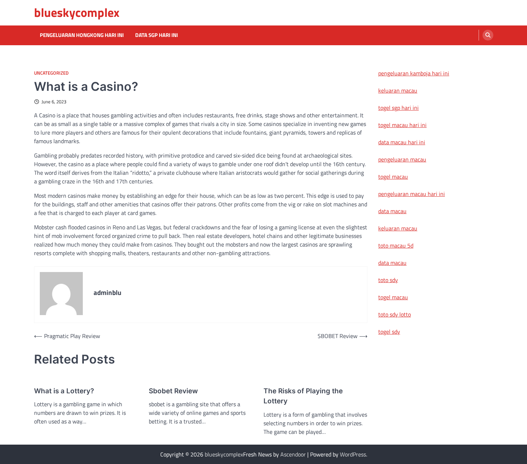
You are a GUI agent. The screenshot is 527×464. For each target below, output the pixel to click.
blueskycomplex (76, 12)
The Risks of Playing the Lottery (303, 396)
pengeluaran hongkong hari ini (82, 35)
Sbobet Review (173, 391)
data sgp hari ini (156, 35)
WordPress (353, 454)
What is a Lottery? (64, 391)
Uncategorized (51, 73)
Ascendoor (293, 454)
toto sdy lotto (394, 314)
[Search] (488, 35)
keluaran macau (397, 90)
